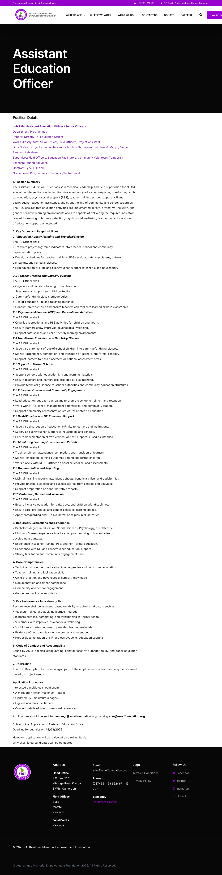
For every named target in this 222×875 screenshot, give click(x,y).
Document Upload (105, 802)
